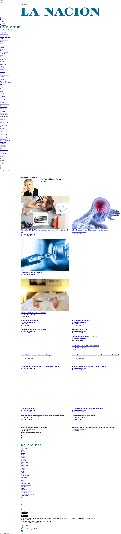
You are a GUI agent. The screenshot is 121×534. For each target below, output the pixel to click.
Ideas (1, 130)
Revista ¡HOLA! (3, 136)
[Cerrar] (21, 27)
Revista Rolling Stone (5, 140)
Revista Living (3, 139)
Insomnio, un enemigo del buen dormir (34, 427)
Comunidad (3, 70)
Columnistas (3, 81)
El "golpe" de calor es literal (81, 320)
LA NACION (24, 177)
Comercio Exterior (4, 52)
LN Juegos (2, 96)
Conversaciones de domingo (7, 127)
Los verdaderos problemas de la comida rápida (36, 355)
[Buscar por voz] (119, 30)
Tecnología (2, 99)
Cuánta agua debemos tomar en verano (34, 329)
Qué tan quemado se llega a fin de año (84, 337)
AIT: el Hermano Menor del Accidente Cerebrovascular (90, 230)
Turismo (2, 98)
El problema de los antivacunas (31, 272)
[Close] (21, 434)
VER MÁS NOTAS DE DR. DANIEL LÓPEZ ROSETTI (31, 432)
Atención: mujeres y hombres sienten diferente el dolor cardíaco (93, 427)
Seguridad (2, 66)
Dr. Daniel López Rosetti (32, 177)
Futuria (1, 46)
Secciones (4, 19)
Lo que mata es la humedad (30, 320)
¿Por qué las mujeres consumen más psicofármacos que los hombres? (95, 355)
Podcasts (2, 105)
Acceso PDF (2, 119)
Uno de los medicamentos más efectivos (85, 346)
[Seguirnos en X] (21, 501)
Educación (2, 67)
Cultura (2, 69)
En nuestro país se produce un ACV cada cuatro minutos (40, 366)
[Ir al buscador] (22, 6)
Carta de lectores (4, 125)
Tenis (1, 90)
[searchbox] (60, 30)
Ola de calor (75, 323)
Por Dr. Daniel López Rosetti (28, 234)
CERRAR (1, 0)
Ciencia (1, 73)
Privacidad (42, 522)
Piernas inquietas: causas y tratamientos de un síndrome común (42, 416)
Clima (1, 38)
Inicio (3, 17)
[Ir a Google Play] (24, 513)
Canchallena (3, 92)
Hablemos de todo (4, 75)
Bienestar (2, 72)
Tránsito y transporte (5, 37)
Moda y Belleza (3, 107)
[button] (60, 98)
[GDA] (24, 527)
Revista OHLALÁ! (4, 134)
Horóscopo (2, 101)
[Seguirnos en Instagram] (21, 505)
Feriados (2, 102)
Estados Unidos (3, 60)
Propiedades (3, 50)
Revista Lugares (3, 137)
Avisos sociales (3, 123)
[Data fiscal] (22, 531)
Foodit (3, 21)
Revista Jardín (3, 142)
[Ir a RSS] (21, 509)
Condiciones (37, 522)
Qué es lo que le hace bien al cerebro (33, 313)
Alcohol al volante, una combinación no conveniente (89, 366)
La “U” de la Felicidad (28, 408)
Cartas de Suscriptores (5, 82)
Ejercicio (74, 349)
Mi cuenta (4, 25)
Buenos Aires (3, 64)
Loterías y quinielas (4, 104)
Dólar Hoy (2, 47)
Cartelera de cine (4, 113)
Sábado (2, 128)
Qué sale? (2, 111)
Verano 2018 (24, 323)
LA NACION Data (4, 40)
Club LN (3, 23)
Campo (1, 49)
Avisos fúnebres (4, 122)
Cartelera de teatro (4, 114)
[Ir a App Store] (24, 516)
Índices (1, 55)
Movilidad (2, 53)
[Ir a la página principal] (60, 15)
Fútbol (1, 87)
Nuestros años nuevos (79, 329)
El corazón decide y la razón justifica (84, 416)
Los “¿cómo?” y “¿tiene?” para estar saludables (87, 408)
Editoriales (2, 79)
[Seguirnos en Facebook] (21, 497)
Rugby (1, 88)
